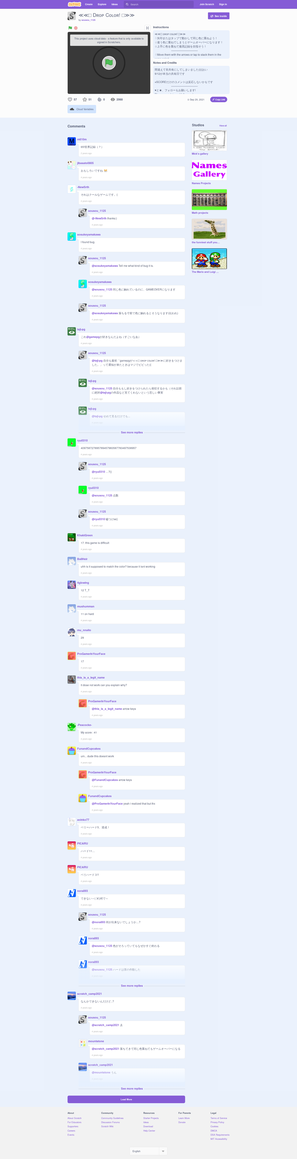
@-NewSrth (99, 218)
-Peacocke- (84, 725)
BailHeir (82, 559)
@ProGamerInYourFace (107, 803)
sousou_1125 (88, 19)
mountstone (96, 1041)
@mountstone (101, 1072)
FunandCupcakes (89, 749)
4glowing (83, 583)
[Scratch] (74, 4)
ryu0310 (82, 440)
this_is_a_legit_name (91, 677)
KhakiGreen (85, 535)
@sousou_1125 (102, 289)
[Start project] (70, 28)
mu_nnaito (84, 630)
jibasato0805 (85, 163)
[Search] (127, 4)
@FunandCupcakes (105, 780)
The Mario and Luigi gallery (206, 271)
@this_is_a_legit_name (107, 709)
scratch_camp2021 (89, 994)
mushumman (85, 606)
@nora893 (98, 922)
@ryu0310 (98, 472)
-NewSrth (83, 187)
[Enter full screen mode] (147, 28)
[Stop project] (76, 28)
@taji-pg (97, 360)
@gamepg (93, 337)
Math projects (200, 212)
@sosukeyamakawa (105, 266)
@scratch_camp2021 (105, 1025)
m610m (82, 139)
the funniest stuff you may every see (206, 242)
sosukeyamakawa (89, 234)
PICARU (82, 843)
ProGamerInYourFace (91, 654)
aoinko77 (83, 820)
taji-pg (81, 329)
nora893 (82, 891)
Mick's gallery (200, 153)
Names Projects (201, 183)
